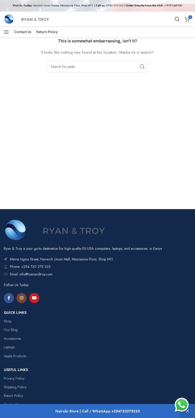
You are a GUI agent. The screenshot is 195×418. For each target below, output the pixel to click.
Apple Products (15, 356)
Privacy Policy (14, 378)
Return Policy (13, 395)
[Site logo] (26, 18)
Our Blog (11, 329)
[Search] (177, 19)
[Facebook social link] (9, 298)
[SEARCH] (142, 66)
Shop (7, 321)
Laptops (9, 347)
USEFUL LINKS (16, 369)
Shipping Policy (15, 387)
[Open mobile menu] (6, 32)
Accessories (12, 338)
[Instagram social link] (22, 298)
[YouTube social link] (34, 298)
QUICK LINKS (15, 312)
